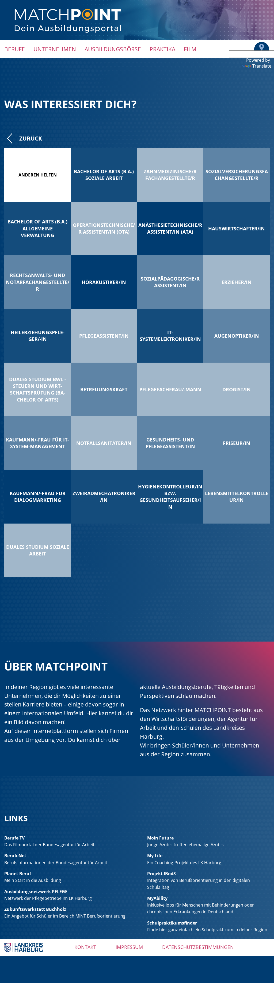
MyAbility (157, 898)
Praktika (162, 49)
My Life (154, 856)
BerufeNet (15, 856)
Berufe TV (14, 838)
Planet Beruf (17, 874)
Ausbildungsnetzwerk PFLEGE (35, 891)
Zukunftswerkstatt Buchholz (35, 909)
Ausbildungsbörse (113, 49)
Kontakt (85, 947)
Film (190, 49)
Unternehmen (54, 49)
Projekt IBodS (161, 874)
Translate (261, 66)
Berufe (14, 49)
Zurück (30, 138)
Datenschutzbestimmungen (198, 947)
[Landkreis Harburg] (23, 947)
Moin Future (160, 838)
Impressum (129, 947)
